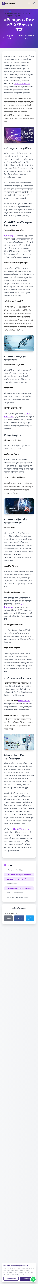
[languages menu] (34, 3)
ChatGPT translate (22, 83)
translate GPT (24, 700)
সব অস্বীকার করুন (11, 1279)
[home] (8, 3)
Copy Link (30, 918)
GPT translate (10, 236)
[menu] (29, 3)
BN (4, 11)
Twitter (8, 918)
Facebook (19, 918)
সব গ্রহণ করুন (27, 1279)
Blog (9, 11)
